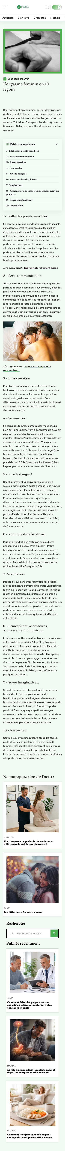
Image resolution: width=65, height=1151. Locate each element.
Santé (7, 908)
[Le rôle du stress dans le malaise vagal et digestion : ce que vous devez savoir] (32, 1040)
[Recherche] (47, 7)
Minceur (11, 1131)
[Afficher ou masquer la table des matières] (47, 144)
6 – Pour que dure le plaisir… (22, 179)
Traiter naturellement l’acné (41, 267)
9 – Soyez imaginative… (19, 199)
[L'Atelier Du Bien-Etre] (23, 7)
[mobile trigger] (6, 7)
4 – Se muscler (14, 168)
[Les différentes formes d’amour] (32, 879)
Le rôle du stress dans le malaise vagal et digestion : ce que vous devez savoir (31, 1071)
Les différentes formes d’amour (23, 911)
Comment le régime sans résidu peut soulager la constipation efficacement (29, 1136)
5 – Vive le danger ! (16, 173)
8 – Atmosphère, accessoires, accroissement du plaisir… (32, 192)
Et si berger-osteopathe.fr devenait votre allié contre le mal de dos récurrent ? (28, 843)
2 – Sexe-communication (20, 156)
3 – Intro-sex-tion (16, 162)
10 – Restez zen (14, 205)
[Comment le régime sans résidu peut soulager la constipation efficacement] (32, 1105)
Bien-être (9, 837)
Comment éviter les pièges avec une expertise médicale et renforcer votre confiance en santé (29, 1005)
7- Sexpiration (14, 185)
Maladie (11, 1066)
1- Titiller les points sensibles (22, 150)
